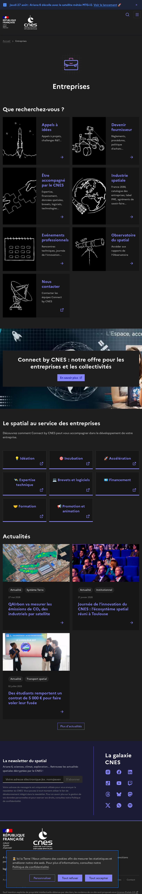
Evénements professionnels (55, 237)
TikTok (108, 783)
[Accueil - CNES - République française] (42, 838)
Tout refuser (70, 878)
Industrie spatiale (119, 178)
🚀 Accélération (117, 458)
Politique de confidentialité (30, 867)
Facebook (119, 772)
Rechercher (127, 14)
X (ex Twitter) (108, 805)
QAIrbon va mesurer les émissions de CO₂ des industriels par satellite (30, 609)
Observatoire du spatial (123, 237)
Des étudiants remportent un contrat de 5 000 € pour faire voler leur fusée (35, 698)
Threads (108, 794)
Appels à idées (50, 127)
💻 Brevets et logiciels (71, 479)
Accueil (7, 41)
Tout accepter (98, 878)
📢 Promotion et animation (71, 509)
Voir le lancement (105, 5)
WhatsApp (119, 805)
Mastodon (130, 794)
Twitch (130, 783)
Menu (137, 14)
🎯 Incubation (71, 458)
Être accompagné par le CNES (53, 180)
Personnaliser (42, 878)
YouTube (119, 783)
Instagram (108, 772)
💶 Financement (117, 479)
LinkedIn (130, 772)
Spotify (130, 805)
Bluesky (119, 794)
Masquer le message (136, 5)
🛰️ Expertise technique (24, 482)
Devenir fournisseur (121, 127)
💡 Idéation (24, 458)
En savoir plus (69, 378)
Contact (131, 879)
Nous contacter (51, 284)
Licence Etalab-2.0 (126, 892)
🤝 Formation (24, 506)
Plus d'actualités (71, 726)
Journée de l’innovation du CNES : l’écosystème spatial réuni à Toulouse (103, 609)
